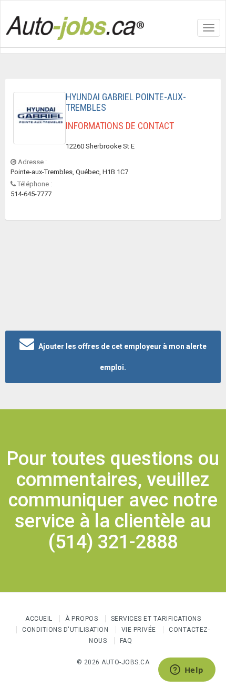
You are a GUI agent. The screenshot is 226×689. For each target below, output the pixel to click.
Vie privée (139, 629)
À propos (81, 618)
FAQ (126, 640)
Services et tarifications (156, 618)
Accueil (39, 618)
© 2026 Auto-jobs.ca (113, 662)
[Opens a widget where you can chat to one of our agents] (186, 671)
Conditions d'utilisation (65, 629)
